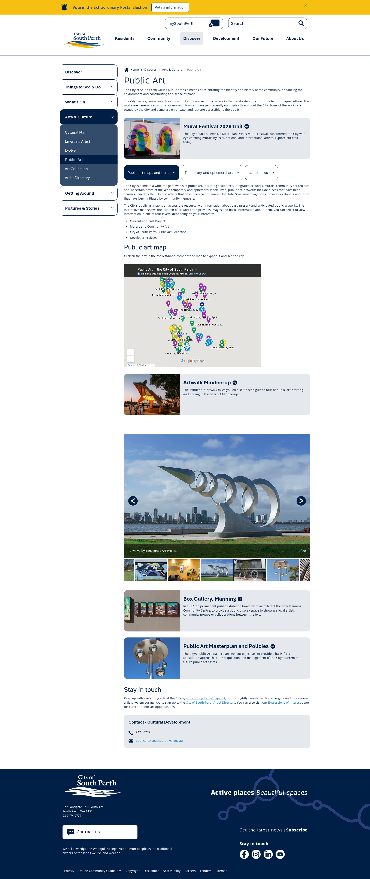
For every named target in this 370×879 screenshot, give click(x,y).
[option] (217, 496)
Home (134, 69)
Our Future (262, 38)
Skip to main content (81, 23)
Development (226, 38)
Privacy (69, 870)
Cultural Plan (76, 132)
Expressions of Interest (284, 702)
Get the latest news (261, 830)
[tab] (151, 172)
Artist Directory (77, 177)
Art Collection (76, 168)
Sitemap (221, 870)
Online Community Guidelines (100, 870)
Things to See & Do (83, 87)
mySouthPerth (182, 23)
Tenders (206, 870)
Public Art (74, 159)
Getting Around (79, 193)
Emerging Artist (77, 141)
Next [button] (301, 501)
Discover (191, 38)
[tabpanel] (217, 299)
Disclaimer (151, 870)
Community (158, 38)
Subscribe (296, 830)
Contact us (88, 832)
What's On (75, 102)
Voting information (170, 7)
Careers (190, 870)
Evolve (70, 150)
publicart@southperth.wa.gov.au (159, 741)
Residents (124, 38)
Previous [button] (133, 501)
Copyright (133, 870)
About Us (295, 38)
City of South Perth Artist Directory (210, 702)
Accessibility (172, 870)
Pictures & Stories (82, 208)
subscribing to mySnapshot (205, 698)
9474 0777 (143, 732)
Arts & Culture (78, 117)
